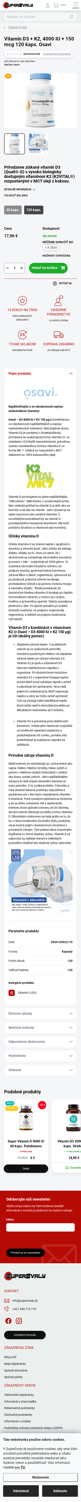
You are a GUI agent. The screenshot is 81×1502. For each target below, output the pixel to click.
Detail (26, 1168)
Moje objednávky (15, 1363)
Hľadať (71, 16)
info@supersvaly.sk (25, 1300)
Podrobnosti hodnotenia (57, 53)
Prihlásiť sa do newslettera (25, 1252)
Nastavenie (40, 1477)
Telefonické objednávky (19, 1394)
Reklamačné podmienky (19, 1408)
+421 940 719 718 (24, 1309)
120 (70, 960)
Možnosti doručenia (56, 255)
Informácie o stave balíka (20, 1401)
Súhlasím (60, 1491)
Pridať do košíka (44, 268)
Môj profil (10, 1357)
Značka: (12, 65)
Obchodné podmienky (18, 1414)
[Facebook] (7, 1320)
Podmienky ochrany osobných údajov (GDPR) (33, 1428)
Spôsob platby (13, 1377)
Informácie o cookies (17, 1421)
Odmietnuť (21, 1491)
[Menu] (76, 5)
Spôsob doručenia (15, 1370)
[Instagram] (18, 1320)
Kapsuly (67, 951)
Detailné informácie (17, 189)
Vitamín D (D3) (27, 992)
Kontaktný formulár (25, 1335)
